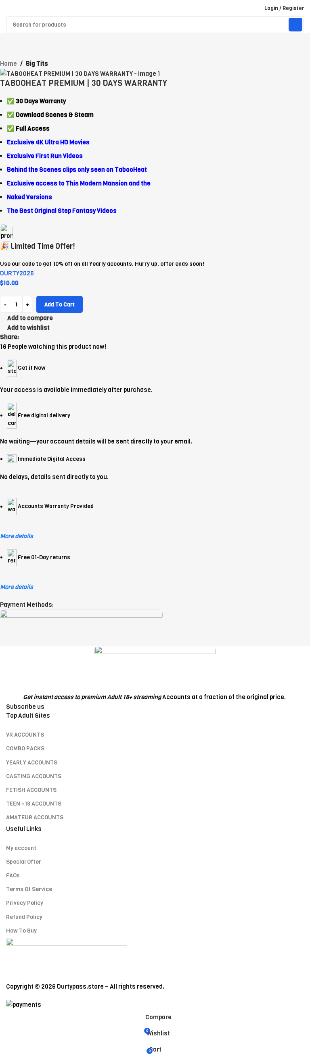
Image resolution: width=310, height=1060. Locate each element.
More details (16, 536)
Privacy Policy (24, 903)
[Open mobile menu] (9, 8)
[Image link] (155, 669)
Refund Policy (24, 917)
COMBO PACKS (25, 748)
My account (21, 848)
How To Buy (21, 931)
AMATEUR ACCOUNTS (34, 817)
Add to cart (59, 304)
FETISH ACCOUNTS (31, 790)
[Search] (295, 24)
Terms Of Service (29, 889)
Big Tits (37, 64)
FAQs (13, 875)
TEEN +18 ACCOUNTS (33, 804)
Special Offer (23, 862)
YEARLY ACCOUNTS (31, 762)
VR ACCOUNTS (25, 735)
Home (8, 64)
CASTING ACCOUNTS (33, 776)
